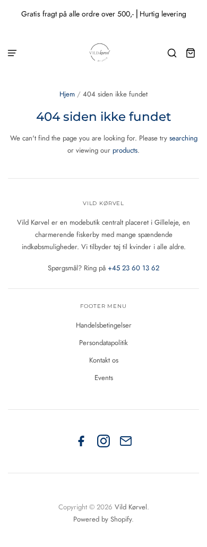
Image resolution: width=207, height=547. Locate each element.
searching (183, 138)
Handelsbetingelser (104, 325)
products (125, 150)
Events (103, 378)
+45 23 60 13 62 (133, 268)
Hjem (67, 94)
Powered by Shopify (102, 519)
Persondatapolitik (103, 343)
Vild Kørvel (131, 507)
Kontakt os (103, 360)
